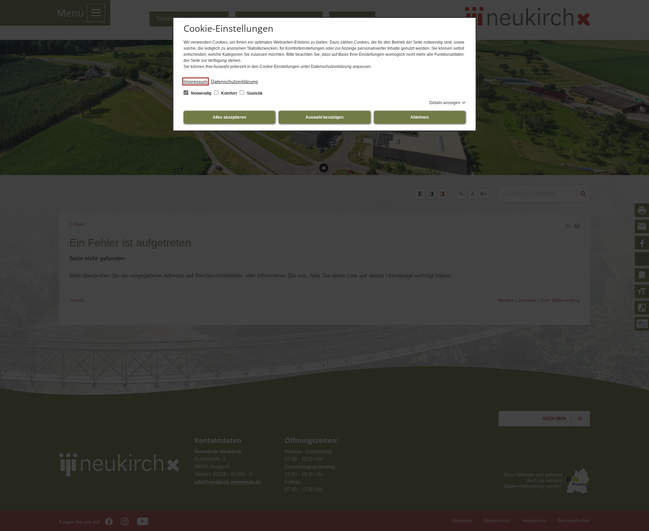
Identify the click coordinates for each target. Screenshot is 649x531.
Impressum (196, 81)
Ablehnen (419, 117)
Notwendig (201, 93)
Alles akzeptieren (229, 117)
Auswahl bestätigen (324, 117)
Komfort (229, 93)
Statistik (254, 93)
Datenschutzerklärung (234, 81)
